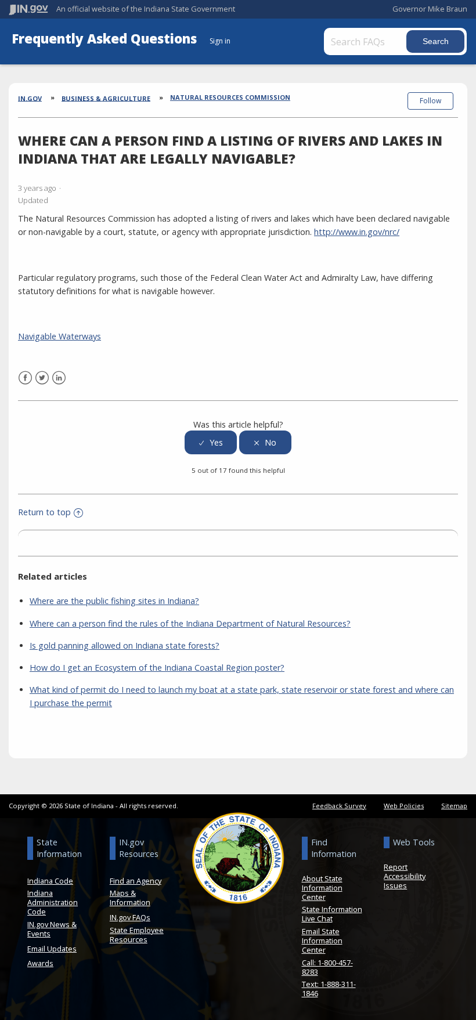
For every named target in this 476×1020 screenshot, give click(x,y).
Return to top (44, 512)
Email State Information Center (322, 940)
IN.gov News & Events (52, 929)
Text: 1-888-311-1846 (329, 988)
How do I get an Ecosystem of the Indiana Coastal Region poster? (157, 667)
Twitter (42, 378)
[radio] (211, 442)
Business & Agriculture (106, 97)
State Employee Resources (137, 934)
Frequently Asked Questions (106, 39)
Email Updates (52, 948)
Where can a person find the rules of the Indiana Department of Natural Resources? (190, 623)
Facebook (25, 378)
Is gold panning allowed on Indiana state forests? (124, 645)
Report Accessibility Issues (404, 876)
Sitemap (454, 805)
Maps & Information (130, 897)
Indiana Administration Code (52, 902)
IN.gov (30, 97)
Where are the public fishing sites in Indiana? (114, 600)
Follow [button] (430, 101)
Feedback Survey (339, 805)
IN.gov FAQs (130, 917)
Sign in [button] (220, 41)
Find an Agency (135, 880)
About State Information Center (322, 888)
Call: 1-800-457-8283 (327, 967)
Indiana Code (50, 880)
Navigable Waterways (59, 336)
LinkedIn (59, 378)
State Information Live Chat (332, 914)
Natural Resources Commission (230, 97)
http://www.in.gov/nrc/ (356, 231)
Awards (40, 963)
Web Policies (404, 805)
